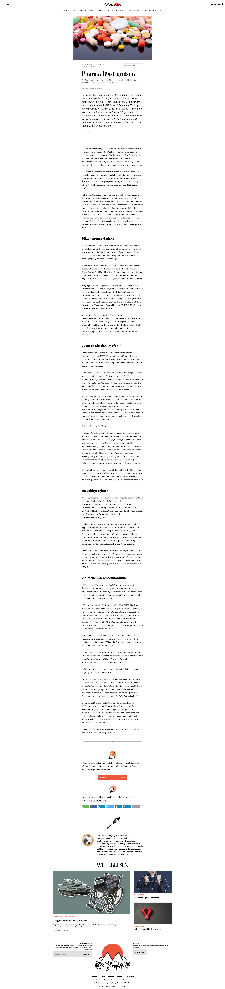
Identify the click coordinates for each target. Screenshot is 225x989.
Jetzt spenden (140, 952)
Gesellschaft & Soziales (103, 10)
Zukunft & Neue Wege (155, 10)
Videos (103, 976)
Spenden (103, 777)
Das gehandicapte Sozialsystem (70, 920)
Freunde (98, 979)
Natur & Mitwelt (117, 10)
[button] (85, 806)
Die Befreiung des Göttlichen (146, 897)
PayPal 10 (122, 777)
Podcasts (111, 976)
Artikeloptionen (129, 65)
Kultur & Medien (130, 10)
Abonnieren (86, 954)
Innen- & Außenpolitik (70, 10)
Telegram (94, 976)
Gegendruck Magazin (112, 983)
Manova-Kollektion (98, 800)
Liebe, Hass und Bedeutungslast (148, 929)
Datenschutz (125, 979)
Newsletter (130, 976)
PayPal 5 (112, 777)
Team (106, 979)
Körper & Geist (141, 10)
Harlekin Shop (126, 983)
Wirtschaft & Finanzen (86, 10)
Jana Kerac (87, 132)
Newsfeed (120, 976)
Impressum (114, 979)
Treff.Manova (98, 983)
